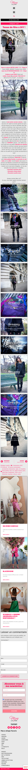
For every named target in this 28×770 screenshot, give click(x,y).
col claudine (22, 469)
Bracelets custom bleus (14, 171)
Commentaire (5, 640)
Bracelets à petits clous (14, 173)
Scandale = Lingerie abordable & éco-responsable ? (11, 616)
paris (24, 470)
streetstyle (11, 472)
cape (17, 469)
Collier (4, 76)
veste (19, 474)
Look (17, 23)
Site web (3, 669)
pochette (14, 76)
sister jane (5, 472)
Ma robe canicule (10, 526)
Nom (2, 658)
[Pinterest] (17, 727)
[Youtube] (19, 727)
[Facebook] (9, 727)
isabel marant (18, 470)
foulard (9, 76)
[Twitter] (11, 727)
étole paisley (5, 470)
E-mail (2, 664)
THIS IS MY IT (21, 76)
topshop (10, 474)
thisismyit (4, 474)
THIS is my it (18, 472)
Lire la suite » (6, 534)
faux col (12, 470)
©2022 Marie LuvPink (5, 768)
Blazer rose (8, 571)
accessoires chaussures (8, 469)
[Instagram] (14, 727)
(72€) (14, 67)
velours (15, 474)
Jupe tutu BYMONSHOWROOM (10, 71)
